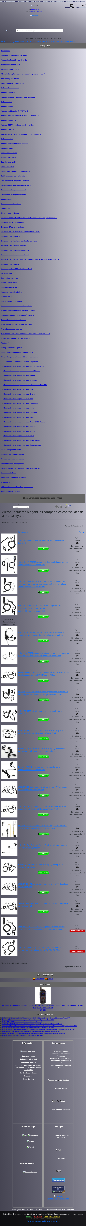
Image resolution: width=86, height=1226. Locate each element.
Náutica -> (5, 343)
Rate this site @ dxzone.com (58, 1199)
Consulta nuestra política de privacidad (43, 1221)
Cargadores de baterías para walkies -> (16, 185)
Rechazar (38, 1217)
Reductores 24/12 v (8, 473)
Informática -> (6, 296)
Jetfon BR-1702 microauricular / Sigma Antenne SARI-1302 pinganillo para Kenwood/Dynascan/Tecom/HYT (36, 1018)
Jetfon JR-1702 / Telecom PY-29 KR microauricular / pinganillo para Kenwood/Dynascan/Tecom (32, 1024)
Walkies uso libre (34, 41)
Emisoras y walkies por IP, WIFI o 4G (15, 250)
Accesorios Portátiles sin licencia (14, 60)
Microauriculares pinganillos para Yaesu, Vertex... (22, 445)
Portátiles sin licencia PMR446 (12, 454)
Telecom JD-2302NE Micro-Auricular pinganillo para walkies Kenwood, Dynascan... (28, 1027)
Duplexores (5, 208)
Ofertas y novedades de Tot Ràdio (14, 55)
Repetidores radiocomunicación (13, 477)
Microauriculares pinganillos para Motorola (19, 426)
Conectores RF (7, 199)
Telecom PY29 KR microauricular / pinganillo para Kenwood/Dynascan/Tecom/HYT (28, 1020)
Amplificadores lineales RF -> (12, 83)
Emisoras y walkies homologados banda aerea (19, 241)
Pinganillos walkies (18, 41)
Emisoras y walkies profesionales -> (15, 255)
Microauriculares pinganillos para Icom (18, 399)
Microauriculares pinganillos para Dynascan (20, 380)
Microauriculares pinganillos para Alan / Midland (21, 371)
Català (50, 979)
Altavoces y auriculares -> (11, 78)
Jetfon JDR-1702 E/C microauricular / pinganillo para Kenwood (22, 1022)
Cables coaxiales (7, 167)
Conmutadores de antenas (11, 204)
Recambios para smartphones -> (13, 463)
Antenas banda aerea (9, 92)
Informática (5, 41)
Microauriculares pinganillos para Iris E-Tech (20, 403)
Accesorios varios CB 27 (10, 65)
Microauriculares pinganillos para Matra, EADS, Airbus (24, 422)
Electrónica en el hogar (10, 213)
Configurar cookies (28, 1062)
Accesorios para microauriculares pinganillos (20, 361)
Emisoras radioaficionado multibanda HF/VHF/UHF (20, 232)
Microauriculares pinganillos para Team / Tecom (21, 440)
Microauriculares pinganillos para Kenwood (20, 412)
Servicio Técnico (61, 1088)
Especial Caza (6, 273)
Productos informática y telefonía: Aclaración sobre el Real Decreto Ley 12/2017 (28, 1067)
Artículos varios (7, 148)
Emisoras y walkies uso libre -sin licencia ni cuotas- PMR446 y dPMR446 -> (30, 259)
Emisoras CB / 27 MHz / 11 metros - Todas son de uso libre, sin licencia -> (29, 218)
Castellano (39, 979)
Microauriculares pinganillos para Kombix (19, 417)
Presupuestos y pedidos (10, 491)
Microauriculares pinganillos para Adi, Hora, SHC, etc (23, 366)
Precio (81, 532)
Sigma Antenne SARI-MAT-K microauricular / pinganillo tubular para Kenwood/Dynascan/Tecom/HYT (34, 1033)
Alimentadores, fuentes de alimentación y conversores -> (23, 74)
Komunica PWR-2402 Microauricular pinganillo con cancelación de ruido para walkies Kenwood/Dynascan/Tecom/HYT (39, 608)
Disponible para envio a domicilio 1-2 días (77, 548)
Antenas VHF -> (7, 139)
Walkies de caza (69, 41)
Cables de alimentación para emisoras (15, 171)
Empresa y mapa (28, 1056)
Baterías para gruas (8, 157)
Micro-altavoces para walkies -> (13, 320)
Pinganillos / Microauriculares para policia (17, 352)
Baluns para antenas (9, 153)
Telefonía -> (6, 482)
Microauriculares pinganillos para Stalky (18, 436)
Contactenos (28, 1076)
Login (67, 7)
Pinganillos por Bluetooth (11, 450)
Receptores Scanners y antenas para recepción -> (20, 468)
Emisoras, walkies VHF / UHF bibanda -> (16, 269)
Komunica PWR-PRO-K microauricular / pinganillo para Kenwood (22, 1035)
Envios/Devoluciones (28, 1073)
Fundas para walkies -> (10, 287)
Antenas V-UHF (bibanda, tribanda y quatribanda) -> (21, 134)
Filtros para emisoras (9, 283)
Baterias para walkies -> (10, 162)
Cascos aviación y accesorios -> (13, 190)
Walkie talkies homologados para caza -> (17, 487)
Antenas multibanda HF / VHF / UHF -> (16, 111)
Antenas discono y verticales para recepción (18, 97)
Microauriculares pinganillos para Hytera (18, 394)
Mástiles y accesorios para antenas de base (18, 310)
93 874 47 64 (35, 9)
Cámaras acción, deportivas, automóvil (16, 181)
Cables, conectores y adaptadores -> (15, 176)
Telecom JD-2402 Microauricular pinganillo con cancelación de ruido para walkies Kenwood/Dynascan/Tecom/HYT (38, 1029)
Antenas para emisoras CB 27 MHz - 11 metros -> (20, 116)
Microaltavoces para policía (11, 329)
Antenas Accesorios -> (10, 88)
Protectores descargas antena (12, 459)
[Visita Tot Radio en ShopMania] (58, 1180)
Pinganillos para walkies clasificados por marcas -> (21, 357)
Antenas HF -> (6, 102)
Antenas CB (57, 41)
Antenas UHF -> (7, 129)
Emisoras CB (47, 41)
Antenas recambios (8, 120)
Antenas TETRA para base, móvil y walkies (17, 125)
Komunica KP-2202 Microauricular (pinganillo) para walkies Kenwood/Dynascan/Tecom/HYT (31, 1031)
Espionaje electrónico (9, 278)
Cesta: (79, 7)
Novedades (5, 51)
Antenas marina (7, 106)
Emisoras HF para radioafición (12, 227)
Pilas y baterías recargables (11, 348)
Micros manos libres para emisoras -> (15, 338)
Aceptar (29, 1217)
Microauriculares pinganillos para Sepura (19, 431)
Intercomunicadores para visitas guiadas (16, 306)
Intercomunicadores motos (11, 301)
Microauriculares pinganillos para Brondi (19, 375)
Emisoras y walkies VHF (10, 264)
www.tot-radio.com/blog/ (61, 1109)
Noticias (61, 1158)
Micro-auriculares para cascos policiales (16, 324)
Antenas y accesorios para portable (14, 143)
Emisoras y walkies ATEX (10, 236)
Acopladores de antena (10, 69)
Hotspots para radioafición (11, 292)
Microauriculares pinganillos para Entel (18, 389)
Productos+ (23, 532)
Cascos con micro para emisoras (13, 194)
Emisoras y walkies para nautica (13, 245)
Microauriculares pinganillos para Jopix (18, 408)
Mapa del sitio (28, 1079)
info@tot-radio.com (36, 11)
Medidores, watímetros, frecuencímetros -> (17, 315)
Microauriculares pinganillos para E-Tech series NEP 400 (25, 385)
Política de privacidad (28, 1059)
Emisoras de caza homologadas (13, 222)
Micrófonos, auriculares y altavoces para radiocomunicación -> (25, 334)
